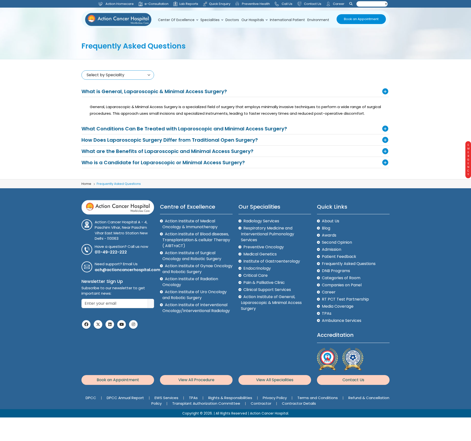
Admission (331, 249)
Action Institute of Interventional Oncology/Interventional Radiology (196, 308)
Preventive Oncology (263, 247)
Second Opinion (337, 242)
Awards (329, 235)
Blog (326, 228)
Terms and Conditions (318, 397)
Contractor (261, 403)
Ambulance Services (341, 320)
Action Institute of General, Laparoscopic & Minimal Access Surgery (271, 302)
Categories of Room (341, 278)
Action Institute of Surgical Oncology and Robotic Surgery (191, 256)
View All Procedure (196, 380)
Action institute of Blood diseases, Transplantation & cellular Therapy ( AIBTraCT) (196, 240)
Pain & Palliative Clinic (264, 282)
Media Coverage (337, 306)
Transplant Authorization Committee (206, 403)
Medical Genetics (260, 254)
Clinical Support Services (267, 289)
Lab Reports (188, 3)
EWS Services (167, 397)
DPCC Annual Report (126, 397)
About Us (330, 221)
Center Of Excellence (176, 19)
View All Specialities (274, 380)
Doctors (232, 19)
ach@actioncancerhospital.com (127, 270)
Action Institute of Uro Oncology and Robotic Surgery (194, 295)
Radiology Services (261, 221)
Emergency (468, 159)
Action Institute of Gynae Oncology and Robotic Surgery (197, 269)
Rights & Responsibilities (230, 397)
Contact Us (312, 3)
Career (338, 3)
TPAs (326, 313)
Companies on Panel (342, 285)
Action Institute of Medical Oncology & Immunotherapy (190, 224)
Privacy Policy (275, 397)
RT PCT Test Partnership (345, 299)
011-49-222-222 (111, 252)
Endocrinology (257, 268)
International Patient (287, 19)
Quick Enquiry (219, 3)
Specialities (210, 19)
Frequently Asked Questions (349, 263)
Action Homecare (119, 3)
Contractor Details (299, 403)
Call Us (287, 3)
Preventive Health (255, 3)
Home (86, 184)
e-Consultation (156, 3)
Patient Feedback (339, 256)
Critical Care (255, 275)
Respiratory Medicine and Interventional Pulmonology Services (267, 234)
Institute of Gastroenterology (271, 261)
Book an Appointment (361, 19)
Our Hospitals (252, 19)
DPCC (91, 397)
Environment (318, 19)
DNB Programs (336, 271)
